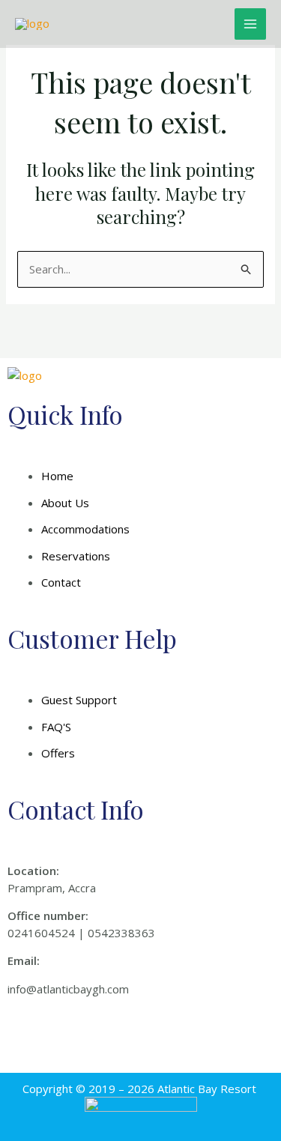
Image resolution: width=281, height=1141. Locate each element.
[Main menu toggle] (251, 24)
